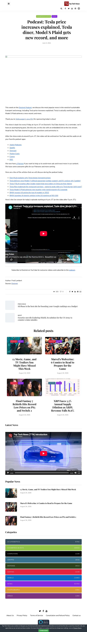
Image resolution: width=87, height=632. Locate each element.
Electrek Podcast (25, 107)
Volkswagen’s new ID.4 (24, 119)
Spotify (12, 148)
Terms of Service (36, 615)
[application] (43, 453)
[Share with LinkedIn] (75, 292)
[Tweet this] (72, 292)
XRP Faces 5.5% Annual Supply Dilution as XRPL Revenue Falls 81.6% (62, 405)
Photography (43, 590)
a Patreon (20, 163)
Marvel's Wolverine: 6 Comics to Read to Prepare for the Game (62, 363)
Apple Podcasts (16, 145)
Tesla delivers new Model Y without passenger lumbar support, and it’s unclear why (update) (45, 181)
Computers (43, 554)
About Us (10, 615)
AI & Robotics (43, 542)
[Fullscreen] (79, 473)
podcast (72, 270)
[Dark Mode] (75, 8)
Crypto (52, 383)
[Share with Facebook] (69, 292)
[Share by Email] (80, 292)
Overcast (13, 151)
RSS (11, 159)
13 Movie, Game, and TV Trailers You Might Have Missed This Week (24, 363)
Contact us (77, 615)
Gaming (13, 341)
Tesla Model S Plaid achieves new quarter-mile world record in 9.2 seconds (38, 190)
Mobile (43, 578)
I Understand (43, 630)
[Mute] (75, 473)
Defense (43, 566)
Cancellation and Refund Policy (58, 615)
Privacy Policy (22, 615)
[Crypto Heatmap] (79, 8)
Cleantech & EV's (43, 16)
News (54, 16)
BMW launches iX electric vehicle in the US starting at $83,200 (34, 195)
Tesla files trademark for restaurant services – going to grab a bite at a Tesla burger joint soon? (46, 187)
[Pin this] (77, 292)
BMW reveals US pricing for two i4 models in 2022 (29, 192)
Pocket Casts (15, 154)
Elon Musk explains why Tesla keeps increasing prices (30, 178)
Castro (12, 156)
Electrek (14, 283)
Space (43, 596)
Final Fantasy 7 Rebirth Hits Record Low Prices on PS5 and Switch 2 (24, 405)
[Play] (8, 473)
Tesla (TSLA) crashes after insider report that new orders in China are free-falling (41, 184)
